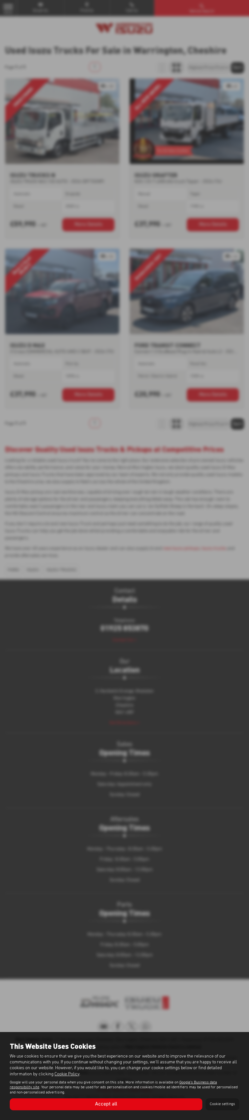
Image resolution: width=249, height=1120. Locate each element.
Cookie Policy (66, 1074)
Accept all (106, 1104)
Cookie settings (222, 1104)
